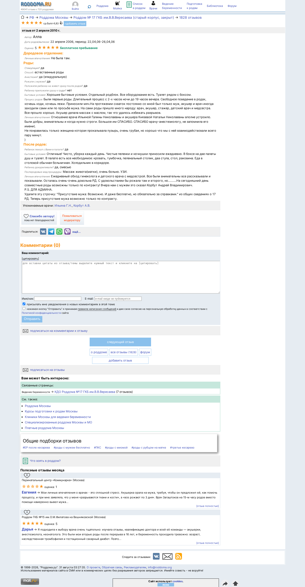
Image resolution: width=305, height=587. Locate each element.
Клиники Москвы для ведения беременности (58, 417)
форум (145, 352)
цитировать (30, 258)
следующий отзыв (120, 342)
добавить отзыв (120, 360)
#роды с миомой (116, 447)
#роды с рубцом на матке (149, 447)
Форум (232, 5)
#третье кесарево (182, 447)
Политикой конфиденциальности (41, 312)
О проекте (93, 567)
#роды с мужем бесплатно (72, 447)
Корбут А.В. (81, 205)
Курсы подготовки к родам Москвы (51, 411)
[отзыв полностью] (207, 506)
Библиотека (215, 5)
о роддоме (99, 352)
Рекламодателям (135, 567)
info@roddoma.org (160, 567)
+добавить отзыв (75, 23)
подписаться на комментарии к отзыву (58, 330)
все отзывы (124, 352)
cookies (177, 581)
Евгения (29, 492)
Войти (75, 8)
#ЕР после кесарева (36, 447)
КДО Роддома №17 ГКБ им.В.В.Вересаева (85, 391)
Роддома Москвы (38, 406)
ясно (165, 584)
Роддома (102, 5)
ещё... (76, 231)
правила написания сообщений (97, 309)
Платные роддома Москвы (44, 428)
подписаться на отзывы (47, 369)
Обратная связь (112, 567)
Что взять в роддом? (45, 460)
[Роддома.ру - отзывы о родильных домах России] (36, 6)
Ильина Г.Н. (63, 205)
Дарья (28, 529)
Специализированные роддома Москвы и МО (58, 422)
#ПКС (97, 447)
